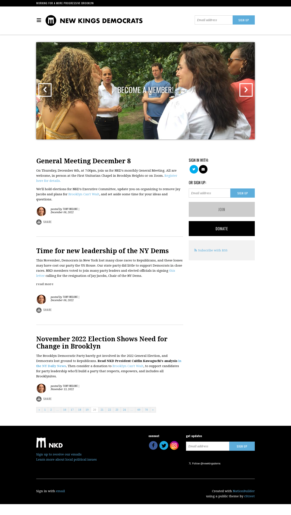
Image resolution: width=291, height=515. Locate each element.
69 (138, 409)
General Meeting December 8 (83, 161)
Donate (222, 228)
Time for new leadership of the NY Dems (102, 251)
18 (79, 409)
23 (116, 409)
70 (146, 409)
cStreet (249, 496)
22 (109, 409)
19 (87, 409)
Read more (44, 284)
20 (94, 409)
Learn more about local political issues (66, 459)
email (60, 491)
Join (221, 209)
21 (102, 409)
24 (124, 409)
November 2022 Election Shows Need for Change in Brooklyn (101, 342)
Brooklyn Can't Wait (83, 194)
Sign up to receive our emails (59, 454)
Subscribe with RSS (213, 250)
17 (72, 409)
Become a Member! (145, 89)
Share (47, 221)
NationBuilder (244, 491)
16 (64, 409)
